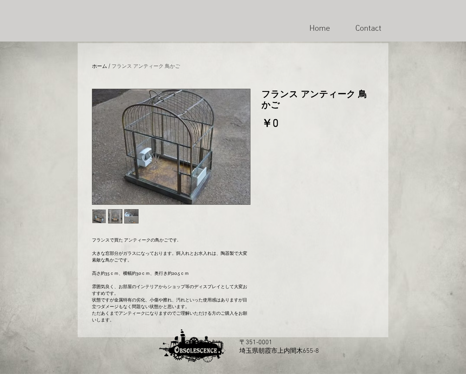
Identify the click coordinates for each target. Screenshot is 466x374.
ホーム (99, 65)
